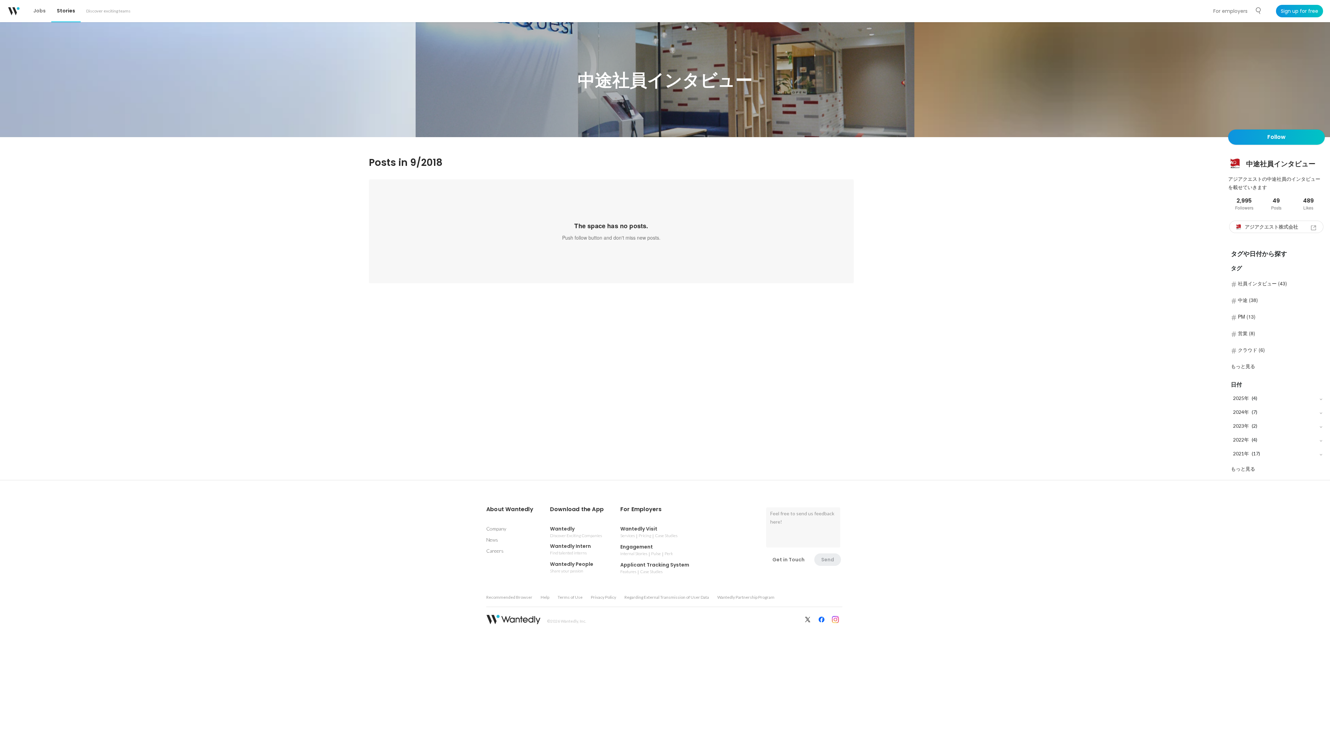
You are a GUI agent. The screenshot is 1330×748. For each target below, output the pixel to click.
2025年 (1241, 398)
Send (827, 559)
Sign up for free (1299, 11)
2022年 (1241, 440)
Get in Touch (788, 559)
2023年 (1241, 426)
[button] (509, 509)
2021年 (1241, 453)
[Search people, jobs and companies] (1259, 11)
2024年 (1241, 412)
